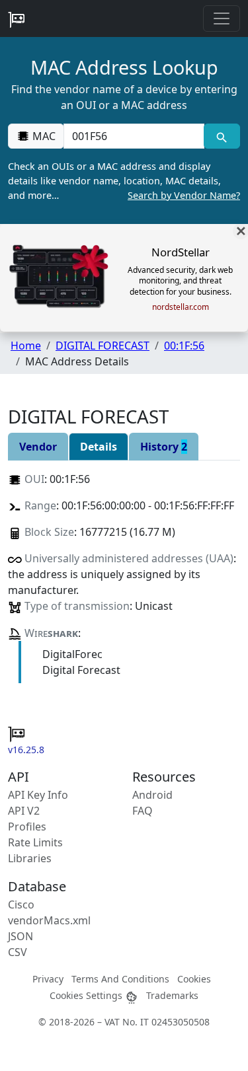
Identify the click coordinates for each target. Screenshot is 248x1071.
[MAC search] (222, 136)
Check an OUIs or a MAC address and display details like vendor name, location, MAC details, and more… (124, 180)
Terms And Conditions (120, 979)
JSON (20, 936)
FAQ (142, 810)
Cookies (194, 979)
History (163, 446)
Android (152, 795)
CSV (17, 952)
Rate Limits (35, 842)
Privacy (47, 979)
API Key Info (38, 795)
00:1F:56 (184, 345)
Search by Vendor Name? (184, 195)
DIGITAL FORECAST (102, 345)
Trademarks (172, 995)
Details (98, 446)
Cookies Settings (87, 995)
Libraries (30, 858)
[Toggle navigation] (221, 18)
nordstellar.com (180, 307)
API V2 (24, 810)
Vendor (38, 446)
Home (26, 345)
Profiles (27, 826)
